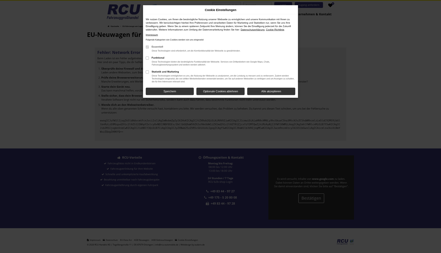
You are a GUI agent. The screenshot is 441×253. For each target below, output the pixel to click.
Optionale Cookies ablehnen (220, 91)
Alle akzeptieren (271, 91)
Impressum (152, 34)
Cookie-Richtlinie (275, 29)
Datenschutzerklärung (253, 29)
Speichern (169, 91)
